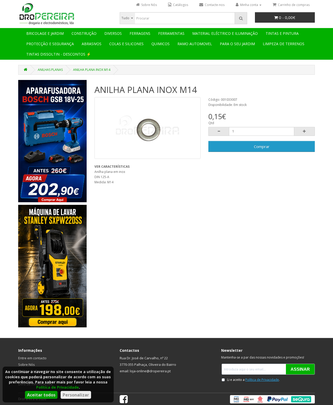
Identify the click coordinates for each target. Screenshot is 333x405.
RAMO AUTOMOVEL (194, 43)
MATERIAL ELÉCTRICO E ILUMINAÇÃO (225, 33)
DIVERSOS (113, 33)
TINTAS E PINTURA (282, 33)
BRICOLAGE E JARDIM (45, 33)
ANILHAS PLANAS (50, 70)
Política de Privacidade (57, 387)
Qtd (211, 123)
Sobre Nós (26, 364)
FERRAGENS (140, 33)
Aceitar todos (41, 395)
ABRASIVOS (91, 43)
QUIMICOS (160, 43)
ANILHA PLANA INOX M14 (91, 70)
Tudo (125, 18)
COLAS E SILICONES (126, 43)
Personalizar (76, 395)
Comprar (262, 146)
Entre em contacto (32, 358)
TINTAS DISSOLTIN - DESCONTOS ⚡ (58, 54)
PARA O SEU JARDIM (237, 43)
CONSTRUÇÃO (84, 33)
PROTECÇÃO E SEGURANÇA (50, 43)
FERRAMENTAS (171, 33)
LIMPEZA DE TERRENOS (283, 43)
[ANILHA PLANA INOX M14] (147, 128)
